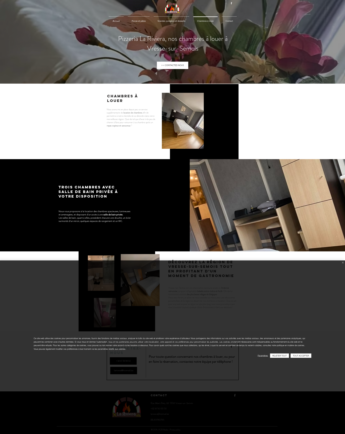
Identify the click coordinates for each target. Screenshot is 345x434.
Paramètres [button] (263, 355)
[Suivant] (327, 41)
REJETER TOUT (279, 355)
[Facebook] (231, 3)
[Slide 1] (172, 77)
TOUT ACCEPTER (301, 355)
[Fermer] (342, 263)
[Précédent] (17, 41)
